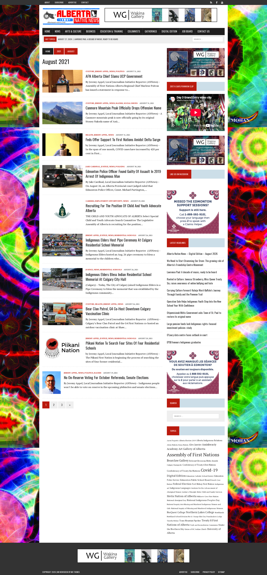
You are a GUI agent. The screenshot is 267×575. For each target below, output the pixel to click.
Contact (85, 2)
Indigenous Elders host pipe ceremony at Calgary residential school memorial (119, 242)
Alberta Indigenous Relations (209, 440)
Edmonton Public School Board (195, 479)
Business (90, 31)
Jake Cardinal (93, 166)
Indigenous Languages (180, 488)
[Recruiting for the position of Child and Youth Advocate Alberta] (62, 220)
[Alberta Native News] (71, 16)
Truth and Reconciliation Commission (204, 525)
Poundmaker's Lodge (214, 517)
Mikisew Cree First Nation (207, 496)
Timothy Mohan (173, 521)
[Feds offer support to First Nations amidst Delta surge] (62, 154)
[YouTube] (222, 2)
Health (89, 135)
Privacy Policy (209, 572)
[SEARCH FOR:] (207, 39)
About (47, 2)
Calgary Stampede (174, 465)
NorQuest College (176, 512)
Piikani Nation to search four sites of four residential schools (122, 345)
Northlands (219, 512)
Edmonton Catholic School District (200, 476)
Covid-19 (209, 470)
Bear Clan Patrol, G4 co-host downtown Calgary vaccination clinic (118, 311)
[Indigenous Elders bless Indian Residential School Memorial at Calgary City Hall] (62, 288)
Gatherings (151, 31)
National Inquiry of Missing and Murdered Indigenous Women (197, 508)
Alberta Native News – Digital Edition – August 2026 (192, 254)
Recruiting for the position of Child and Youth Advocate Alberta (123, 208)
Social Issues (131, 103)
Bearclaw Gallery (178, 460)
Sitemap (221, 572)
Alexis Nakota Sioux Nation (177, 445)
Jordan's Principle (189, 492)
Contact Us (203, 31)
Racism (119, 103)
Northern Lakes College (200, 512)
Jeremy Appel (101, 71)
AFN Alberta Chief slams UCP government (114, 76)
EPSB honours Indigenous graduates (184, 342)
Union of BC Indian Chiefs (195, 529)
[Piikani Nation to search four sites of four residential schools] (62, 357)
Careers (90, 201)
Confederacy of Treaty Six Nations (183, 470)
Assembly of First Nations (193, 455)
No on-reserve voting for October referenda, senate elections (106, 377)
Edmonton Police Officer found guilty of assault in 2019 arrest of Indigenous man (123, 173)
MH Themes (75, 572)
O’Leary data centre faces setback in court (187, 335)
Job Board (187, 31)
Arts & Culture (73, 31)
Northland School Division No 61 (180, 516)
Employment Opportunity (108, 201)
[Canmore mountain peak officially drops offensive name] (62, 122)
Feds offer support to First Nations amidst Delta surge (123, 139)
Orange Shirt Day (199, 517)
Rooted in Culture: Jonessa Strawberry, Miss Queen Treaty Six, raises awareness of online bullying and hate (194, 281)
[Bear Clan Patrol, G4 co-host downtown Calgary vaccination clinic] (62, 323)
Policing (120, 166)
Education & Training (111, 31)
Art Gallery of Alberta (191, 449)
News (57, 31)
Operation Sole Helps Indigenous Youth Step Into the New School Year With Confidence (194, 303)
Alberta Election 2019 (187, 440)
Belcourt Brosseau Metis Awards (203, 461)
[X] (211, 2)
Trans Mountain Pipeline (190, 520)
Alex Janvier (195, 444)
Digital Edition (169, 31)
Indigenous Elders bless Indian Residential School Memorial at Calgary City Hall (118, 277)
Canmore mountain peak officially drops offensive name (123, 107)
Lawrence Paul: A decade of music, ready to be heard (192, 272)
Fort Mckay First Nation (203, 484)
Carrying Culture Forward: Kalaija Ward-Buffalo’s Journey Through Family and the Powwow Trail (193, 292)
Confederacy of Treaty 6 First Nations (199, 465)
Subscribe (59, 2)
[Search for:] (196, 416)
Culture (90, 71)
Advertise (72, 2)
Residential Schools (125, 235)
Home (47, 31)
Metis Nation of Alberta (181, 496)
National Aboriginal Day (176, 500)
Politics (120, 71)
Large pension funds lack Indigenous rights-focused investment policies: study (191, 326)
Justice (104, 166)
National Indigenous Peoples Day (203, 500)
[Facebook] (216, 2)
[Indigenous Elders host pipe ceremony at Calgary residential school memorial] (62, 254)
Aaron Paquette (172, 440)
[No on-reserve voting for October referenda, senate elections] (51, 391)
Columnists (134, 31)
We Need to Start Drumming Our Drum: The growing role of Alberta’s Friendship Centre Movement (195, 263)
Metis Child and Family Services (209, 492)
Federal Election (182, 484)
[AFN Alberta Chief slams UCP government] (62, 90)
